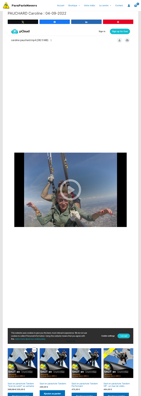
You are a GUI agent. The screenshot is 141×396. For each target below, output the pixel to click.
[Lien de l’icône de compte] (129, 5)
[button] (78, 5)
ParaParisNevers (24, 5)
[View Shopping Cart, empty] (135, 5)
